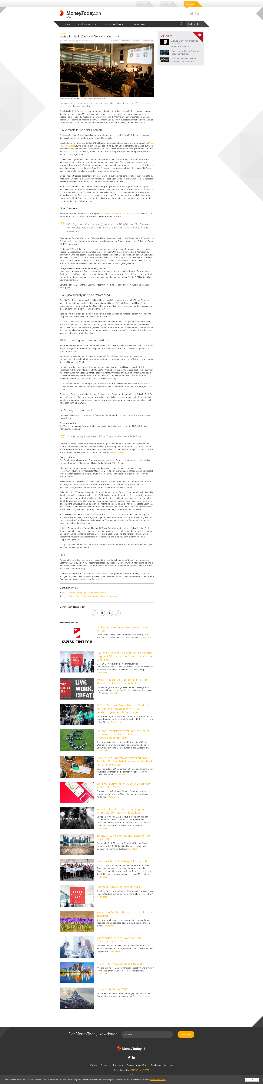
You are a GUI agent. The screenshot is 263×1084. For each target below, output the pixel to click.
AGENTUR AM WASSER (139, 1070)
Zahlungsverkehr (87, 24)
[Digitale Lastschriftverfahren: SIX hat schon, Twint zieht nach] (164, 59)
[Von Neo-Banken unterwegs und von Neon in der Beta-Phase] (77, 792)
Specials (166, 4)
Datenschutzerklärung (137, 1065)
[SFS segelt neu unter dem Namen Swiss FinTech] (77, 636)
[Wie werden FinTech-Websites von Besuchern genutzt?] (77, 947)
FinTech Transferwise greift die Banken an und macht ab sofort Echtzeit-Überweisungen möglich (123, 734)
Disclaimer (156, 1065)
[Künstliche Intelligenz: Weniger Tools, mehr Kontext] (164, 52)
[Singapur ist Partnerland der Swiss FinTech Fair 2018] (77, 844)
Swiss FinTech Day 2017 (112, 989)
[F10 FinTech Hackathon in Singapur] (77, 972)
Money (141, 4)
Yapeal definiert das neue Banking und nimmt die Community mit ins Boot (121, 810)
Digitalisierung (148, 40)
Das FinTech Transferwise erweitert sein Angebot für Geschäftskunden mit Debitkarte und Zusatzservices (125, 761)
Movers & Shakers (115, 24)
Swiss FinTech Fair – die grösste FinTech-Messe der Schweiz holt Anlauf (123, 681)
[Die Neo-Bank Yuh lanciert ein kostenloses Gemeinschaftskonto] (164, 41)
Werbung (168, 1065)
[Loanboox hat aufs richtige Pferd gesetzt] (77, 870)
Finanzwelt (126, 40)
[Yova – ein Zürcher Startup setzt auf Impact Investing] (77, 921)
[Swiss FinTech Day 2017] (77, 998)
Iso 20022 (190, 4)
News (67, 24)
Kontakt (94, 1065)
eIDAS (125, 321)
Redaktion (106, 1065)
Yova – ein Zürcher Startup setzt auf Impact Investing (124, 914)
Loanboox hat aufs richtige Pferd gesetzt (122, 861)
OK (252, 1080)
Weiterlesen (146, 637)
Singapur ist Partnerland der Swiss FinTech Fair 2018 (124, 837)
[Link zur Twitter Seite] (192, 14)
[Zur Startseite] (131, 1048)
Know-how (139, 24)
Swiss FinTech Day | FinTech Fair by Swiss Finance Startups (89, 596)
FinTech (136, 40)
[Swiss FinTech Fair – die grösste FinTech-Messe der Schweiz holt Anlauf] (77, 688)
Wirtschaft (114, 40)
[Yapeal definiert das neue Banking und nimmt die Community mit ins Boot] (77, 818)
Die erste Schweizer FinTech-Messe (119, 886)
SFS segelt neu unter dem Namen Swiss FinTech (122, 628)
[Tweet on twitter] (102, 613)
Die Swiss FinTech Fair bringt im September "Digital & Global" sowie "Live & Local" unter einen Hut (125, 656)
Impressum (118, 1065)
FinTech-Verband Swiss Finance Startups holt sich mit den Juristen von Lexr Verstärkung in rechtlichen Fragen (123, 709)
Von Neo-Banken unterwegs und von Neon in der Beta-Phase (124, 785)
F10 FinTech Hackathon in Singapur (119, 963)
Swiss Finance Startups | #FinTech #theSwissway (84, 592)
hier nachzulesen (117, 452)
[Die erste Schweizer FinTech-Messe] (77, 895)
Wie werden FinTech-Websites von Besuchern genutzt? (119, 939)
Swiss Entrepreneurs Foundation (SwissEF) (119, 213)
